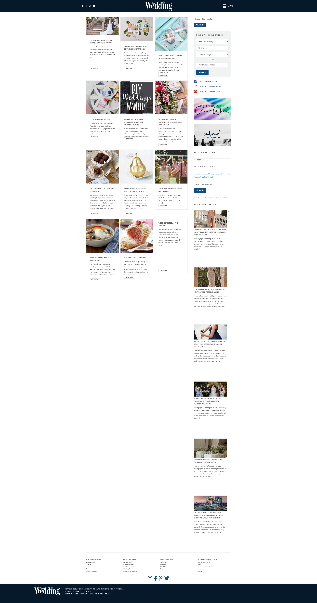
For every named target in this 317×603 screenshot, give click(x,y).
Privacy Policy (78, 591)
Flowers (88, 569)
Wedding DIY (127, 569)
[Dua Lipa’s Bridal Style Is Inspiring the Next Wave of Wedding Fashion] (210, 277)
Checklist (197, 174)
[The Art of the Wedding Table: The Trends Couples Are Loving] (210, 448)
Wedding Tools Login (204, 562)
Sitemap (200, 571)
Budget (162, 569)
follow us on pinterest (210, 91)
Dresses (88, 564)
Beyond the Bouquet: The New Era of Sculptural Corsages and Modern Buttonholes (209, 344)
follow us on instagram (210, 86)
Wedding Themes (128, 567)
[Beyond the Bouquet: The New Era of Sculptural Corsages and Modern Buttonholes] (210, 332)
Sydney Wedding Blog (102, 594)
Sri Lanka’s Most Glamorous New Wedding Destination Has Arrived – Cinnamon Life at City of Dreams (208, 515)
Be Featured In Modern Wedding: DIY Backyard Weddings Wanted (133, 122)
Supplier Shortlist (207, 177)
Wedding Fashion (128, 564)
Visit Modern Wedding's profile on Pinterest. (212, 198)
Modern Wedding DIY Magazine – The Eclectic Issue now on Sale (170, 122)
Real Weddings (90, 562)
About (199, 564)
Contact (200, 569)
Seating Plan (164, 562)
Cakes (88, 567)
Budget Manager (208, 174)
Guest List (220, 174)
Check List (163, 567)
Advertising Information (205, 567)
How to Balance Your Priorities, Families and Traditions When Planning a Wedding (207, 401)
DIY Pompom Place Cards (100, 120)
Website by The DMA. (117, 589)
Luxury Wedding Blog (86, 594)
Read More (94, 68)
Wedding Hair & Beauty (130, 571)
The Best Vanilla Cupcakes (135, 258)
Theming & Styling (91, 571)
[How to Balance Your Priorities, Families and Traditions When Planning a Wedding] (210, 389)
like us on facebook (208, 81)
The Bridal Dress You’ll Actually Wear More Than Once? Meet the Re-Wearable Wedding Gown (210, 232)
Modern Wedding (47, 591)
